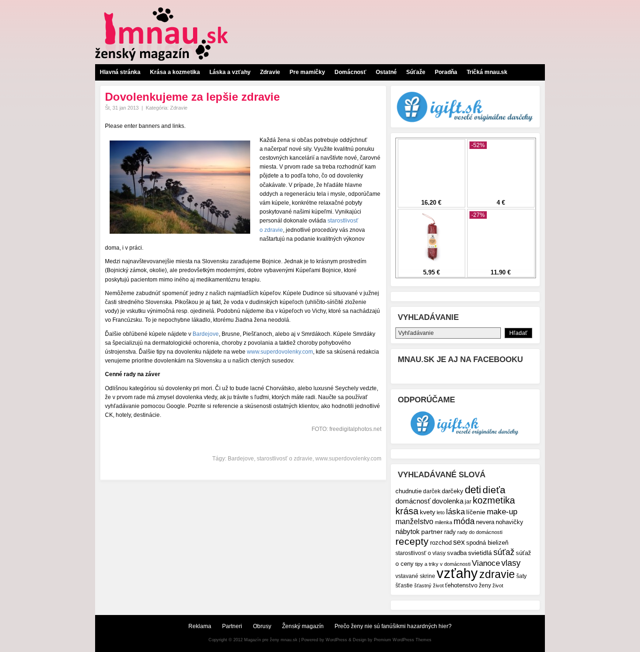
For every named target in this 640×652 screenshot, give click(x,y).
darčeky (452, 491)
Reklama (199, 626)
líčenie (475, 512)
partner (432, 531)
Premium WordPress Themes (403, 639)
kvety (427, 512)
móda (464, 521)
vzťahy (457, 573)
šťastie (404, 585)
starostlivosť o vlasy (420, 553)
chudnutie (408, 491)
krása (406, 511)
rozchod (441, 542)
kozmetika (494, 500)
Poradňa (446, 72)
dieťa (494, 489)
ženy (485, 585)
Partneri (232, 626)
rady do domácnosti (479, 532)
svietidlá (480, 552)
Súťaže (415, 72)
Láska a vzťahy (230, 72)
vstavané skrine (415, 576)
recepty (412, 541)
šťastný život (429, 585)
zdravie (497, 574)
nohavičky (509, 522)
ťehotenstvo (461, 585)
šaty (521, 576)
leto (441, 512)
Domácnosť (350, 72)
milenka (443, 522)
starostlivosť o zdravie (285, 458)
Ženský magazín (303, 626)
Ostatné (386, 72)
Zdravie (270, 72)
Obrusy (262, 626)
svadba (457, 552)
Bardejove (206, 334)
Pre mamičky (307, 72)
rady (450, 531)
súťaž (503, 552)
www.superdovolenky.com (280, 351)
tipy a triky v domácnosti (442, 564)
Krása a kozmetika (175, 72)
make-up (502, 511)
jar (468, 501)
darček (431, 491)
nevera (485, 522)
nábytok (407, 531)
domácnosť (413, 501)
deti (473, 490)
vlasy (511, 563)
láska (455, 511)
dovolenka (447, 501)
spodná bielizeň (487, 542)
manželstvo (414, 522)
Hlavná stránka (120, 72)
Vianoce (486, 563)
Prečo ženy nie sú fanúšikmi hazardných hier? (393, 626)
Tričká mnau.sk (487, 72)
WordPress (336, 639)
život (497, 585)
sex (459, 542)
